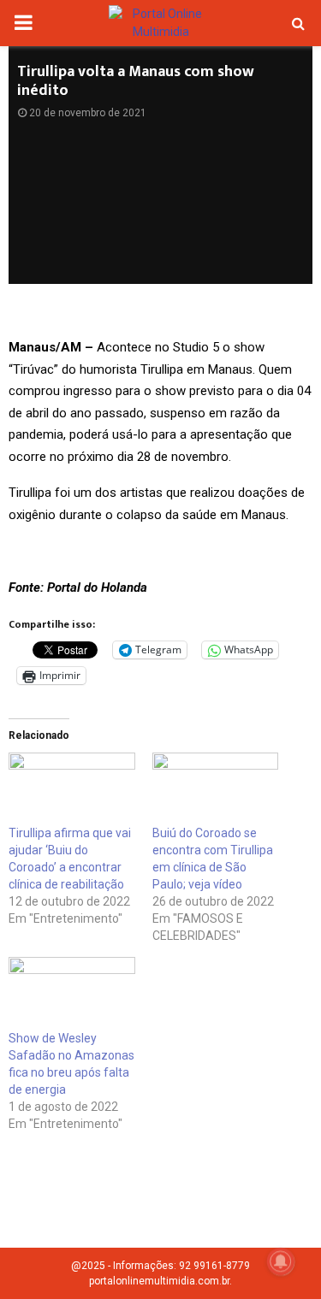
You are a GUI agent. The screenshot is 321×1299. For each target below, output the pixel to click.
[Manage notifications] (280, 1261)
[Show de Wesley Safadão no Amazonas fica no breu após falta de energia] (72, 993)
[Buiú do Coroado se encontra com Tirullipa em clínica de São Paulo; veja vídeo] (215, 788)
